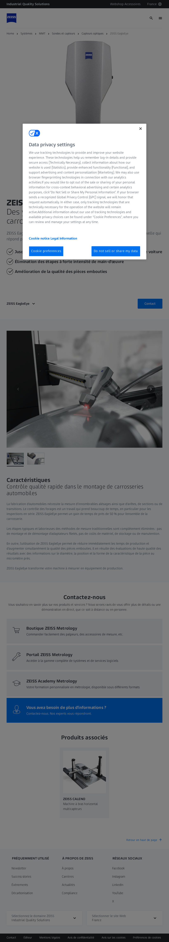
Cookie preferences (46, 251)
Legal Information (63, 239)
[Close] (140, 128)
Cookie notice (39, 239)
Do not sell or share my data (116, 251)
